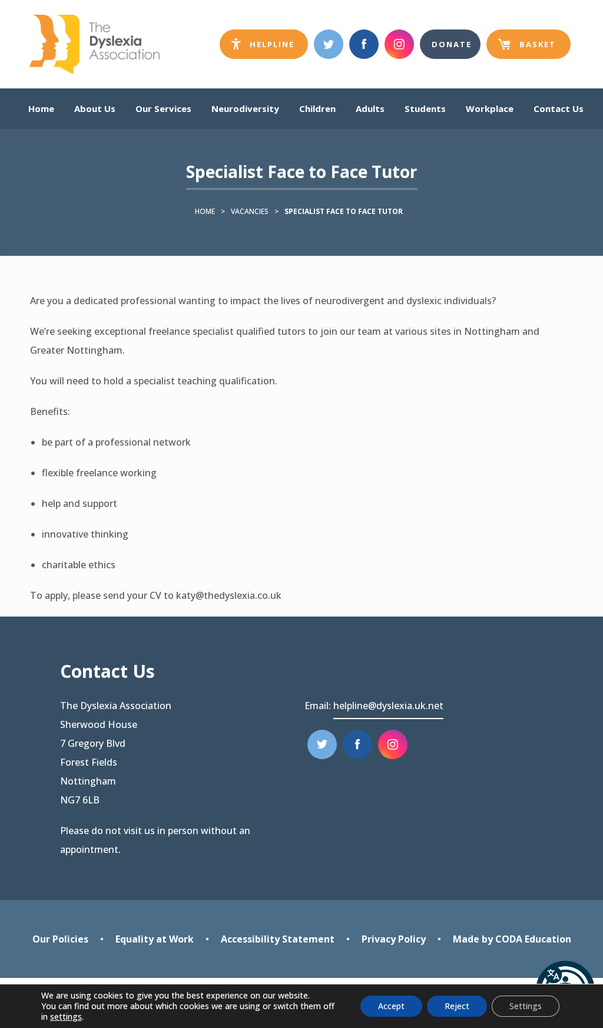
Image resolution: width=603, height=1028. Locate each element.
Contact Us (559, 108)
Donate (452, 44)
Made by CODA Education (512, 940)
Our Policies (60, 939)
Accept (391, 1005)
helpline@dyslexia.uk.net (388, 705)
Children (317, 108)
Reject (457, 1005)
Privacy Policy (394, 939)
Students (425, 108)
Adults (370, 108)
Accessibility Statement (277, 939)
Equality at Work (154, 939)
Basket (527, 49)
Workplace (489, 108)
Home (41, 108)
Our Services (163, 108)
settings (66, 1016)
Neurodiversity (245, 108)
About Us (94, 108)
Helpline (277, 48)
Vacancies (250, 211)
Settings (525, 1005)
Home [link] (205, 211)
